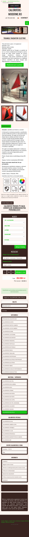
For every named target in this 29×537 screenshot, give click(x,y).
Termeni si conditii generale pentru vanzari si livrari (14, 467)
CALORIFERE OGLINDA (8, 409)
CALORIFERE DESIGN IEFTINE (10, 372)
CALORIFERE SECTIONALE (9, 347)
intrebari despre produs (7, 203)
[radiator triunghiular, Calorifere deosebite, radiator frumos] (14, 86)
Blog (4, 452)
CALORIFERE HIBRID (8, 365)
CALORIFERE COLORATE (9, 406)
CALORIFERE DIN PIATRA (9, 393)
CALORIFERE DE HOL (8, 421)
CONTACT (24, 18)
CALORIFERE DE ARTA (8, 322)
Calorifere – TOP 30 (7, 449)
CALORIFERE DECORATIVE (9, 337)
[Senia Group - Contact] (22, 188)
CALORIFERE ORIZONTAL (9, 340)
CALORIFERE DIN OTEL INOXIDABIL (11, 403)
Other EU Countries (10, 522)
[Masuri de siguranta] (7, 188)
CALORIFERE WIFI (7, 440)
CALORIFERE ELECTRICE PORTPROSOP (12, 359)
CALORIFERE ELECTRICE (9, 362)
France (14, 521)
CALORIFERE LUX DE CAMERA (10, 328)
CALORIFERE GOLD (7, 387)
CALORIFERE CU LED (8, 430)
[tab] (6, 126)
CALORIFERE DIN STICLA (13, 1)
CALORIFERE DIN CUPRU (9, 399)
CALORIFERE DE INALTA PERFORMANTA (12, 369)
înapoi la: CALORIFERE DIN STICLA (14, 297)
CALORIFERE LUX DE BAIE (9, 334)
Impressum (5, 480)
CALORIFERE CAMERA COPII (9, 424)
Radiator (4, 1)
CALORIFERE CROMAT (8, 390)
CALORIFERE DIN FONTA (8, 396)
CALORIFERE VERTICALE (9, 344)
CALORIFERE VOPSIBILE (8, 427)
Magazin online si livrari (8, 464)
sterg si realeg (20, 247)
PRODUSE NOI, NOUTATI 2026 (10, 319)
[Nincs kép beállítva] (7, 113)
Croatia (10, 521)
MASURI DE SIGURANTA (8, 474)
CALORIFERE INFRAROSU (9, 433)
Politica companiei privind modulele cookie (12, 477)
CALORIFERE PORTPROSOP (9, 356)
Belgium (6, 521)
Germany (18, 521)
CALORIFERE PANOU (8, 350)
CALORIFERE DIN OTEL (8, 381)
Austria (2, 521)
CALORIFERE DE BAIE (8, 331)
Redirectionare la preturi (14, 65)
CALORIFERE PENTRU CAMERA (10, 325)
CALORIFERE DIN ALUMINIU (9, 384)
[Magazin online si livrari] (14, 188)
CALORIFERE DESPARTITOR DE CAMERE (12, 437)
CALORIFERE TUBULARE (9, 353)
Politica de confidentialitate (9, 470)
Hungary (22, 521)
